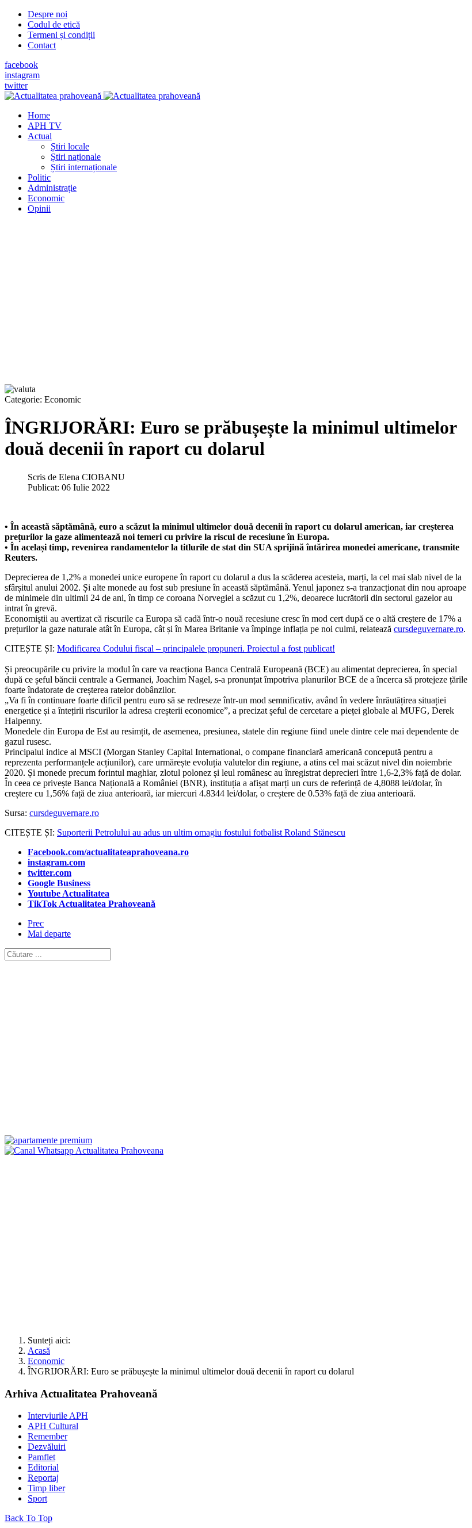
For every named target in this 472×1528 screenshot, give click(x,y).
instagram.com (56, 862)
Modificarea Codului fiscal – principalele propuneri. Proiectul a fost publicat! (196, 648)
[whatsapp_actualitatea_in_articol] (84, 1150)
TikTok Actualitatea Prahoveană (91, 904)
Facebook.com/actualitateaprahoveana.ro (108, 852)
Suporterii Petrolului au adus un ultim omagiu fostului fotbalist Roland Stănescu (201, 832)
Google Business (59, 883)
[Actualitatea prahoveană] (102, 96)
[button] (40, 136)
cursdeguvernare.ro (428, 629)
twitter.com (49, 873)
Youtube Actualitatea (68, 893)
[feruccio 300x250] (48, 1140)
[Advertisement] (236, 303)
